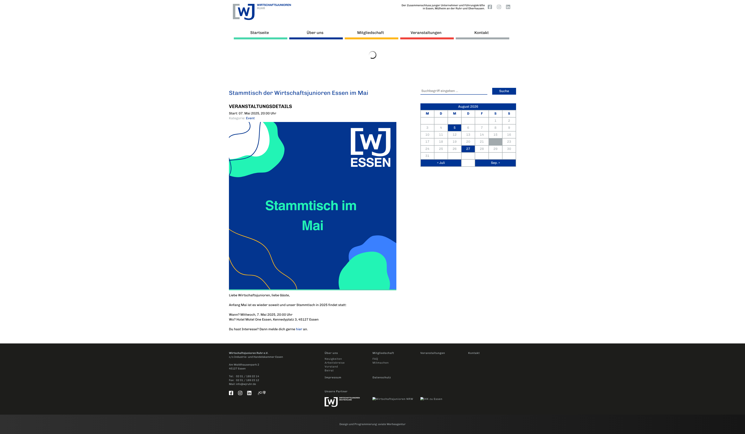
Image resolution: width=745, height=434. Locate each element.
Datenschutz (381, 377)
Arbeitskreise (335, 362)
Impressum (333, 377)
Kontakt (481, 32)
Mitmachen (380, 362)
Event (250, 118)
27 (468, 149)
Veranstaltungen (426, 32)
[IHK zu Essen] (444, 397)
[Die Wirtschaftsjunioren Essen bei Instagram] (500, 7)
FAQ (375, 359)
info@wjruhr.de (246, 384)
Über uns (315, 32)
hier (299, 329)
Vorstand (331, 366)
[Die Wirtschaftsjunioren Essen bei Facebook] (491, 7)
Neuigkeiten (333, 359)
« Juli (441, 163)
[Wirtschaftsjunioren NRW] (396, 397)
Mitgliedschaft (370, 32)
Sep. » (495, 163)
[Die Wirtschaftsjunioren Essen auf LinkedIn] (509, 7)
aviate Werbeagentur (392, 424)
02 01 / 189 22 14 (247, 376)
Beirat (329, 370)
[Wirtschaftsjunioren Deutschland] (348, 400)
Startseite (259, 32)
